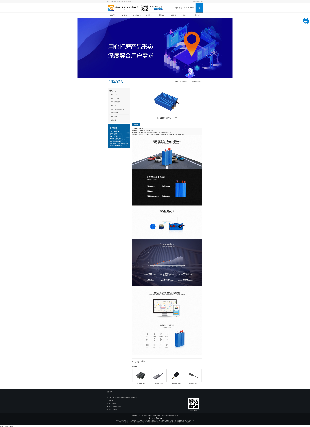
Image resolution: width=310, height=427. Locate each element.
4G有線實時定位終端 (158, 383)
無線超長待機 (114, 113)
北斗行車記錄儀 (115, 98)
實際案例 (185, 15)
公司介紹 (124, 15)
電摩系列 (113, 105)
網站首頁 (112, 15)
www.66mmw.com (117, 141)
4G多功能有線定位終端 (176, 383)
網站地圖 (200, 1)
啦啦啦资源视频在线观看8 (6, 426)
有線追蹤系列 (183, 81)
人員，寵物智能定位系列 (117, 109)
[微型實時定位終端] (193, 375)
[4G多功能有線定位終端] (175, 375)
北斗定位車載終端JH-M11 (195, 81)
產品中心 (149, 15)
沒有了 (138, 362)
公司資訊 (173, 15)
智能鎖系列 (114, 120)
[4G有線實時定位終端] (158, 375)
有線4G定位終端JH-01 (142, 361)
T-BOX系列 (114, 94)
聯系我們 (195, 1)
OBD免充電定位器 (141, 383)
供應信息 (161, 15)
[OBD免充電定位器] (140, 375)
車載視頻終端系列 (115, 102)
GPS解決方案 (137, 15)
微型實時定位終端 (193, 383)
